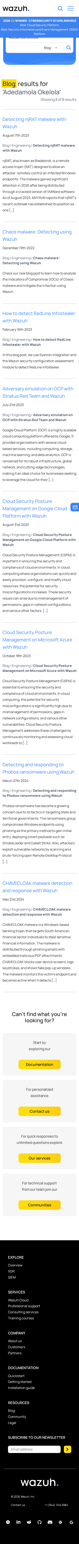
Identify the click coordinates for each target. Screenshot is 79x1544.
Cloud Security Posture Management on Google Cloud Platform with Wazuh (35, 508)
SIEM (12, 1277)
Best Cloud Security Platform (39, 25)
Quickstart (16, 1376)
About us (15, 1341)
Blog (6, 145)
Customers (16, 1347)
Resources (18, 1402)
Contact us (18, 1505)
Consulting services (23, 1312)
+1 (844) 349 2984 (56, 1505)
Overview (15, 1265)
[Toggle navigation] (70, 9)
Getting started (19, 1381)
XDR (11, 1271)
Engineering (21, 145)
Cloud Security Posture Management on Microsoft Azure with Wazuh (37, 639)
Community (17, 1416)
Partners (14, 1353)
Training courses (21, 1318)
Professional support (24, 1306)
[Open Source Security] (40, 1484)
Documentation (23, 1367)
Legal (12, 1422)
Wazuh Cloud (18, 1300)
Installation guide (21, 1387)
